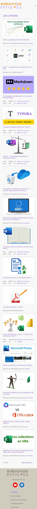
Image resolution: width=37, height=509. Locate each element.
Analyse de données (27, 43)
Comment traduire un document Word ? (17, 277)
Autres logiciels (25, 223)
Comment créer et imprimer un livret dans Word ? (18, 247)
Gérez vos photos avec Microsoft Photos (17, 365)
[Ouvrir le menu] (35, 6)
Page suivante (27, 462)
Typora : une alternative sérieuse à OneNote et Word (15, 157)
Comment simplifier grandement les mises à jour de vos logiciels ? (18, 218)
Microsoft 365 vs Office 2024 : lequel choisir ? (16, 422)
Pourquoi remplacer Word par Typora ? (17, 127)
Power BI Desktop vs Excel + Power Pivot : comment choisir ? (18, 335)
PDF (22, 72)
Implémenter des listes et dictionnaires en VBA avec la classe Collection (18, 451)
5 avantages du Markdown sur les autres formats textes (18, 97)
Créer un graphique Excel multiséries (16, 40)
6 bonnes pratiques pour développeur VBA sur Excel (18, 393)
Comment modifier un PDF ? (13, 307)
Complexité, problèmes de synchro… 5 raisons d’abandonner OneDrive (17, 189)
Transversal (24, 194)
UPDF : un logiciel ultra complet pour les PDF (17, 68)
